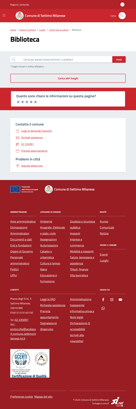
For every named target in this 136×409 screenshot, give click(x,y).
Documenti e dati (21, 239)
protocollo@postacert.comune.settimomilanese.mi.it (23, 334)
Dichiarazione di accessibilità (80, 326)
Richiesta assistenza (52, 305)
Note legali (76, 317)
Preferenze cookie (21, 396)
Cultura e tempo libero (50, 266)
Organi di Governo (21, 251)
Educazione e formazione (48, 278)
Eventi (104, 254)
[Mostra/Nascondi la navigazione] (4, 15)
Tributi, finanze (79, 269)
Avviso (104, 221)
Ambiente (46, 221)
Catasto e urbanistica (47, 254)
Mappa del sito (43, 396)
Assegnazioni (48, 239)
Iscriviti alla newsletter (77, 338)
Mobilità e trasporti (82, 251)
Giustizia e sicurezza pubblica (82, 224)
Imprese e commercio (77, 242)
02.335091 (22, 320)
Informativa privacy (82, 311)
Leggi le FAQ (47, 299)
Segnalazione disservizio (48, 326)
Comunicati (107, 227)
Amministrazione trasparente (80, 302)
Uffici (13, 275)
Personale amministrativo (19, 260)
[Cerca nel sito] (122, 15)
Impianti (75, 233)
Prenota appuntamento (49, 314)
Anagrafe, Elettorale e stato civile (52, 230)
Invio (119, 59)
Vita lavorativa (79, 275)
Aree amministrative (23, 221)
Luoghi (104, 260)
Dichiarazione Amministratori (19, 230)
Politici (14, 269)
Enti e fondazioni (21, 245)
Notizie (104, 233)
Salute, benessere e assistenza (82, 260)
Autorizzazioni (49, 245)
